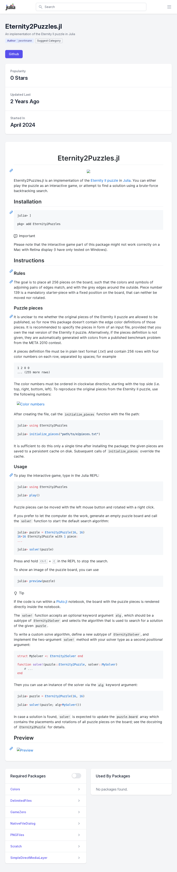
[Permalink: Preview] (11, 748)
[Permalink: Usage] (11, 475)
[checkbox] (76, 775)
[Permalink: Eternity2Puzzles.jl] (11, 170)
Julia (127, 180)
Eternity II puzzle (104, 180)
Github (14, 54)
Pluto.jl (61, 601)
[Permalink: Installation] (11, 212)
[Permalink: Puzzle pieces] (11, 316)
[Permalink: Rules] (11, 281)
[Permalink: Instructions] (11, 271)
